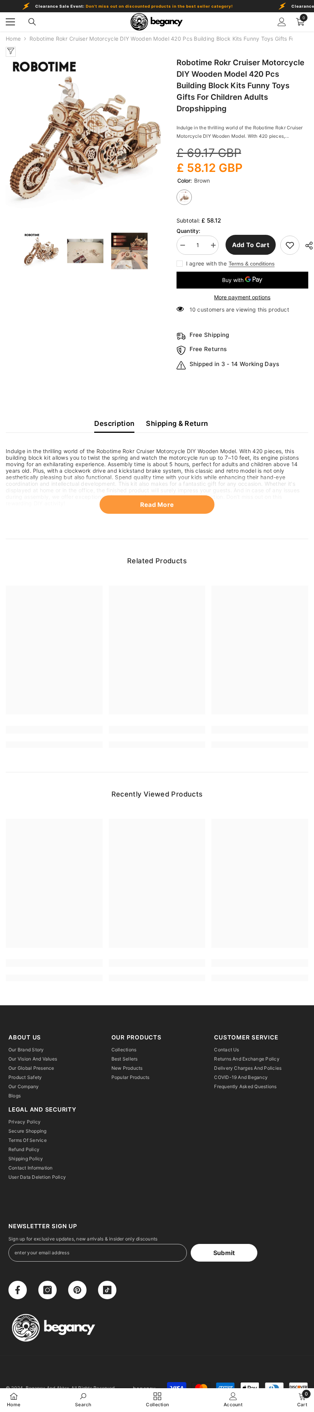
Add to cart (249, 245)
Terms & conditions (252, 264)
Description (114, 423)
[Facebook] (17, 1290)
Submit (224, 1253)
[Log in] (282, 22)
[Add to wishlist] (289, 245)
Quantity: (189, 231)
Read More (157, 504)
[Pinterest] (77, 1290)
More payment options (242, 297)
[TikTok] (107, 1290)
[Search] (32, 21)
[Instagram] (47, 1290)
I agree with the (206, 263)
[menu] (10, 21)
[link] (54, 730)
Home (13, 38)
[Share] (306, 245)
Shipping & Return (177, 423)
